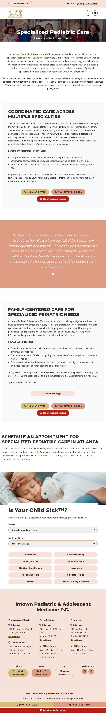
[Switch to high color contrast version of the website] (95, 13)
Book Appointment (54, 710)
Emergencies (30, 561)
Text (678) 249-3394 (69, 192)
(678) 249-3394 (87, 3)
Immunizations (75, 561)
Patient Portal (20, 3)
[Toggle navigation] (87, 13)
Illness (11, 524)
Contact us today (49, 452)
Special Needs (75, 575)
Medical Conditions (30, 568)
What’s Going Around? (75, 581)
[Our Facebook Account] (84, 671)
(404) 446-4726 (27, 705)
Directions (14, 636)
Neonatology (53, 393)
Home (37, 37)
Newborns (76, 568)
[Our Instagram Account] (91, 671)
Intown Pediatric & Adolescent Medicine (33, 54)
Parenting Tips (30, 575)
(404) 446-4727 (64, 673)
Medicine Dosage (17, 538)
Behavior (30, 554)
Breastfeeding (75, 554)
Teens (30, 581)
